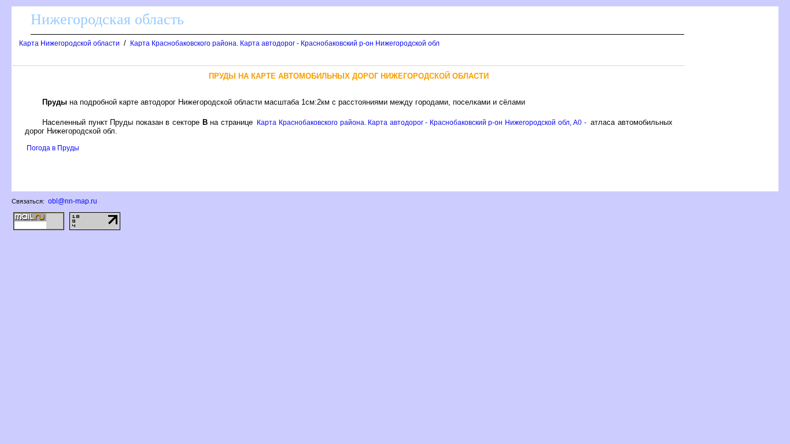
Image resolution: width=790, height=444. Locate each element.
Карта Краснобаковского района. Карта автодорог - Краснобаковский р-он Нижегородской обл (285, 43)
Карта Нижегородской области (69, 43)
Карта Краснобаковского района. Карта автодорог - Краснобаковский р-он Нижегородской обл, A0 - (421, 123)
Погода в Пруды (53, 148)
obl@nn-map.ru (72, 201)
